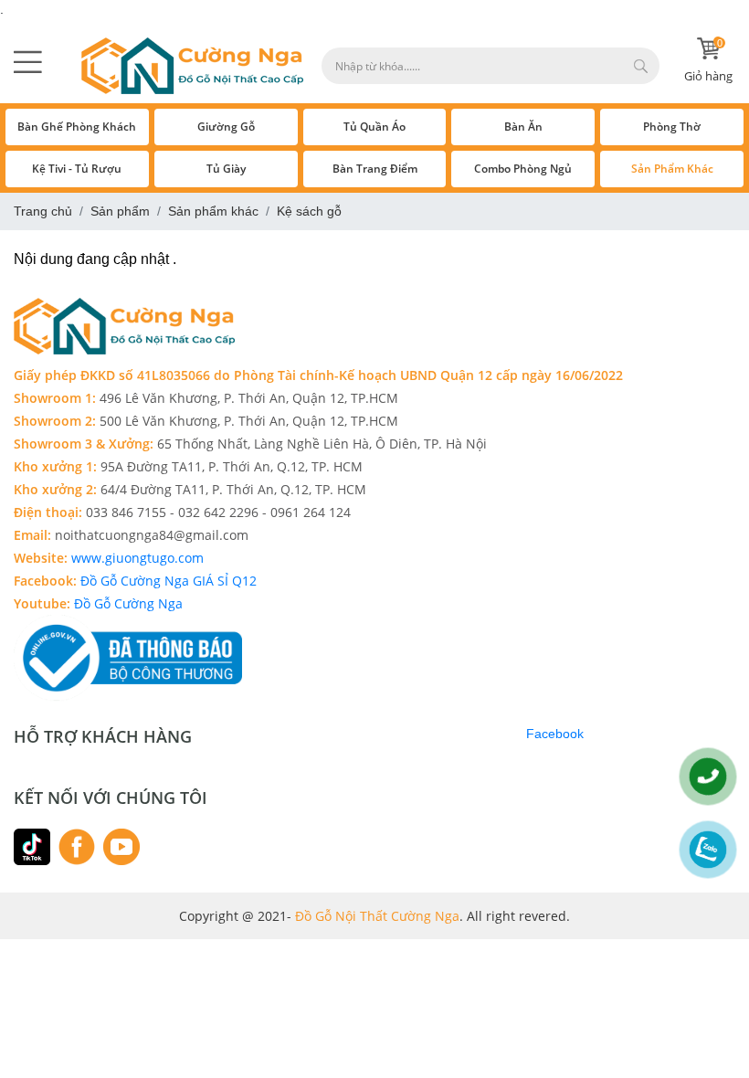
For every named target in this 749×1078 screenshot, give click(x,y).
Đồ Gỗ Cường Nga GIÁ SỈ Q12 (170, 580)
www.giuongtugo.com (136, 557)
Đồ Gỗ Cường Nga (128, 603)
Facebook (555, 733)
